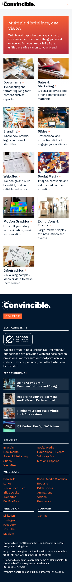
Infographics (13, 270)
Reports (42, 483)
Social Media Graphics (52, 479)
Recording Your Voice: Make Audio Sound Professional (37, 398)
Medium (8, 533)
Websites (10, 176)
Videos (42, 497)
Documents (12, 82)
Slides (42, 131)
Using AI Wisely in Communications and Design (38, 384)
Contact (12, 316)
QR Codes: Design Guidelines (38, 426)
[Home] (19, 4)
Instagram (10, 520)
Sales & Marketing (46, 84)
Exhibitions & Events (48, 223)
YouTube (9, 529)
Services (10, 440)
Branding (10, 131)
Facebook (9, 524)
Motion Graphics (16, 221)
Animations (44, 492)
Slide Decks (11, 492)
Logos (7, 483)
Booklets (9, 479)
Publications (11, 501)
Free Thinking (14, 373)
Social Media (48, 176)
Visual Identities (14, 488)
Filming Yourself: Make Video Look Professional (38, 412)
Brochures (44, 501)
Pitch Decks (45, 488)
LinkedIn (9, 515)
